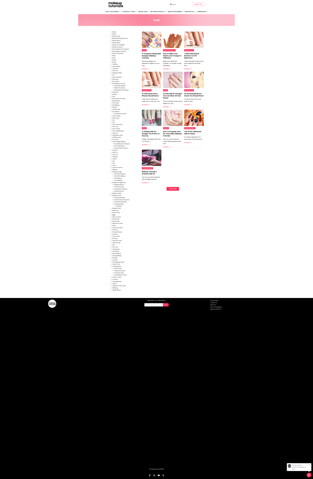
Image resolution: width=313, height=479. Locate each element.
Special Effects (116, 253)
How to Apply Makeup (119, 141)
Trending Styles (119, 204)
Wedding (115, 288)
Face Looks (115, 103)
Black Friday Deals (117, 53)
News (114, 225)
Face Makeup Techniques (122, 144)
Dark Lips (115, 70)
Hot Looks (115, 139)
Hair (113, 120)
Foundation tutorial (120, 114)
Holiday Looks (116, 137)
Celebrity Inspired (119, 271)
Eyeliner (114, 94)
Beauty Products (117, 47)
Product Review (117, 232)
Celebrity (115, 64)
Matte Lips (115, 210)
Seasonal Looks (117, 240)
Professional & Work (120, 202)
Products (115, 234)
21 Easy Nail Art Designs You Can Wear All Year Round (172, 96)
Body (113, 58)
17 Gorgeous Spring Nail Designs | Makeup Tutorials (151, 56)
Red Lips (114, 238)
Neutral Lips (116, 221)
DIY (113, 75)
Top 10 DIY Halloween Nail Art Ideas (192, 133)
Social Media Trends (120, 275)
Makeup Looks (116, 195)
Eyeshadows (116, 101)
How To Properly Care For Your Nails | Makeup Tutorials (172, 134)
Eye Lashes (115, 81)
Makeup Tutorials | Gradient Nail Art (149, 173)
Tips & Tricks (116, 264)
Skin (113, 245)
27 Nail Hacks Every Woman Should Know (150, 95)
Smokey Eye (116, 249)
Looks (114, 165)
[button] (173, 189)
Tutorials (115, 279)
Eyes (113, 96)
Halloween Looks (117, 135)
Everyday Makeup (119, 197)
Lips (113, 161)
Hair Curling (116, 129)
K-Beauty (115, 157)
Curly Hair (115, 68)
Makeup (114, 169)
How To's (115, 150)
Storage (114, 258)
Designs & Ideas (117, 73)
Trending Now (116, 266)
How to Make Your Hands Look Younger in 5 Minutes (172, 56)
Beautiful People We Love (120, 38)
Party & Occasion (117, 228)
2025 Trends (118, 268)
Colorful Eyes (116, 66)
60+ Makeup (118, 178)
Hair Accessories (117, 124)
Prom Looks (116, 236)
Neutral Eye (115, 219)
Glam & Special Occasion (121, 200)
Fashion (114, 107)
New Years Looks (117, 223)
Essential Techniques (120, 189)
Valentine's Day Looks (119, 286)
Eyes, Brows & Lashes (118, 98)
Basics (114, 34)
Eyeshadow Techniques (121, 90)
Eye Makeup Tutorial (118, 83)
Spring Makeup (117, 255)
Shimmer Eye (116, 243)
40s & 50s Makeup (119, 176)
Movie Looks (116, 212)
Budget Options (119, 185)
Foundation (115, 111)
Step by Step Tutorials (121, 148)
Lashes (114, 159)
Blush (114, 55)
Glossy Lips (115, 118)
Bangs (114, 32)
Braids (114, 60)
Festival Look (116, 109)
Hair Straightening (118, 131)
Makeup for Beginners (119, 182)
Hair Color (115, 126)
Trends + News (116, 277)
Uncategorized (116, 281)
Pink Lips (115, 230)
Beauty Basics (116, 40)
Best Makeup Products (119, 51)
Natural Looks (116, 217)
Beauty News (116, 43)
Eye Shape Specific (120, 86)
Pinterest (119, 206)
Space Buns (115, 251)
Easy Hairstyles (117, 77)
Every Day (115, 79)
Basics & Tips (116, 36)
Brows (114, 62)
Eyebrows (115, 92)
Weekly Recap (116, 290)
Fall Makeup (116, 105)
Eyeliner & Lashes (119, 88)
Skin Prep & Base (119, 146)
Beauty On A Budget (118, 45)
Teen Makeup (118, 180)
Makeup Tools (116, 208)
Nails (113, 215)
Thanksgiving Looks (118, 262)
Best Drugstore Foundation (120, 49)
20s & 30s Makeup (119, 174)
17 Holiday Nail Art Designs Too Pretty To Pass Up (151, 134)
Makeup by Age (117, 172)
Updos (114, 283)
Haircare (115, 133)
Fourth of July (116, 116)
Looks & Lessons (117, 167)
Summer (115, 260)
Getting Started (119, 191)
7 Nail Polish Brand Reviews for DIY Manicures (191, 56)
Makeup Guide (116, 193)
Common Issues (119, 187)
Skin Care (115, 247)
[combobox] (179, 4)
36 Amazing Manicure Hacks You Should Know (194, 95)
